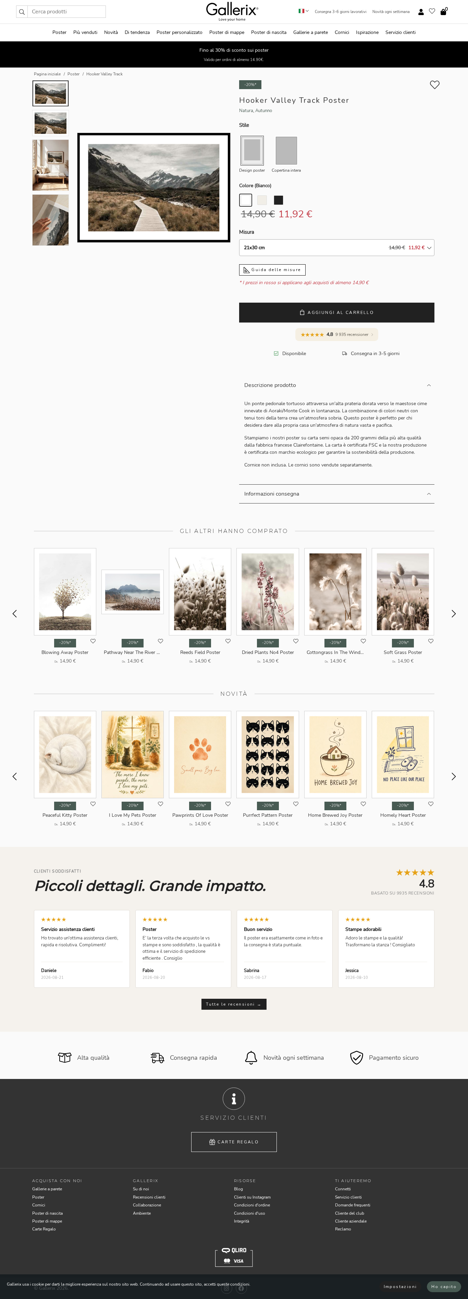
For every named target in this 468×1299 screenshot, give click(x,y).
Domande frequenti (352, 1205)
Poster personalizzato (179, 32)
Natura (246, 111)
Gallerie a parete (310, 32)
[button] (21, 12)
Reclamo (343, 1229)
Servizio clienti (400, 32)
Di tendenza (137, 32)
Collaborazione (147, 1205)
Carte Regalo (238, 1142)
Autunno (263, 111)
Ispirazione (367, 32)
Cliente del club (349, 1213)
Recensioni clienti (149, 1197)
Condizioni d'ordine (252, 1205)
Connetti (343, 1189)
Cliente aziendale (351, 1221)
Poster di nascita (268, 32)
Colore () (255, 185)
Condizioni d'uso (249, 1213)
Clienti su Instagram (252, 1197)
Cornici (342, 32)
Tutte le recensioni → (234, 1004)
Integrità (241, 1221)
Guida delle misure (275, 269)
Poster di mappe (226, 32)
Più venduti (85, 32)
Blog (238, 1189)
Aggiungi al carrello (341, 312)
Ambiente (142, 1213)
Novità (111, 32)
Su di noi (141, 1189)
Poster (59, 32)
